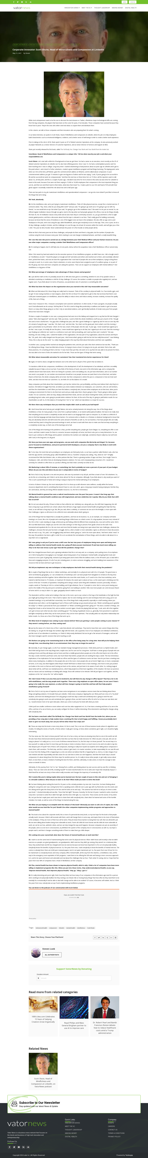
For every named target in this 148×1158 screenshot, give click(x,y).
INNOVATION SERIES (72, 1123)
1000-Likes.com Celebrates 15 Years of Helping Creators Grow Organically (43, 1019)
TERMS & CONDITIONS (116, 1133)
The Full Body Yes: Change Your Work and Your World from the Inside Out (85, 149)
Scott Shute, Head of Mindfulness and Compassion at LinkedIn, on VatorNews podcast (43, 1082)
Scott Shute (90, 928)
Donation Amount (43, 974)
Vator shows (75, 44)
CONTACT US (112, 1130)
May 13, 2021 (17, 53)
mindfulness (81, 928)
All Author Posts (52, 955)
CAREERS (111, 1126)
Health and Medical (20, 44)
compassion (53, 928)
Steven (28, 53)
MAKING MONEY (71, 1133)
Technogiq (129, 1155)
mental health (70, 928)
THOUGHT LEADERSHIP (73, 1130)
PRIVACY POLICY (114, 1137)
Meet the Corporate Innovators (58, 44)
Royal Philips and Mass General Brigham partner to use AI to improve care (74, 1025)
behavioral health (41, 928)
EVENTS (111, 1123)
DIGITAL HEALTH (71, 1137)
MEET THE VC (70, 1126)
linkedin (61, 928)
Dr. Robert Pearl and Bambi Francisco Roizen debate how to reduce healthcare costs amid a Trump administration (105, 1027)
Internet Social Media (36, 44)
